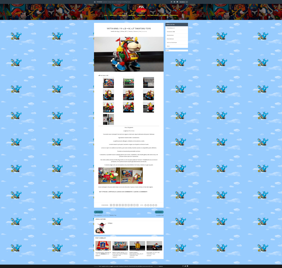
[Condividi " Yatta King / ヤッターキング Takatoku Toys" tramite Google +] (116, 205)
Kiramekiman (170, 39)
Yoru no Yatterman (172, 42)
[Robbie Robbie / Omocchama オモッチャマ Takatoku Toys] (137, 245)
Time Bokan (131, 15)
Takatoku (130, 31)
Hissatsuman (170, 35)
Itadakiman (174, 15)
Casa (105, 15)
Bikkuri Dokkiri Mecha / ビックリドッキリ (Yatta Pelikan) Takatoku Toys (120, 254)
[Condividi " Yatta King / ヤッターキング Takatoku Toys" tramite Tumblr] (119, 205)
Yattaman (113, 15)
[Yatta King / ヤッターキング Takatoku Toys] (129, 54)
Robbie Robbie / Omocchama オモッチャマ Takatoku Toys (136, 254)
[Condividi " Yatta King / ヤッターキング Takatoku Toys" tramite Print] (137, 205)
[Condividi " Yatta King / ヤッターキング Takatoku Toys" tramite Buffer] (128, 205)
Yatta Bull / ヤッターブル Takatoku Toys (153, 253)
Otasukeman (164, 15)
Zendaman (122, 15)
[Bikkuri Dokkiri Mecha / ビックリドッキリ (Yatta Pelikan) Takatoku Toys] (120, 245)
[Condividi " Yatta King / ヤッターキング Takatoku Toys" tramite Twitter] (113, 205)
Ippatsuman (141, 15)
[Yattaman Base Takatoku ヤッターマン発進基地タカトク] (103, 245)
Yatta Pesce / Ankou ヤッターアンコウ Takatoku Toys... (116, 2)
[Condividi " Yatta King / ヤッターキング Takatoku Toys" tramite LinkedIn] (125, 205)
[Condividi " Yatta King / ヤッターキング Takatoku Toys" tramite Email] (134, 205)
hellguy (117, 31)
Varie (168, 46)
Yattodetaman (152, 15)
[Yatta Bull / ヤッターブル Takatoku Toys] (154, 245)
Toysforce (161, 266)
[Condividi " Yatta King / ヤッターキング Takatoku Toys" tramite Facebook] (110, 205)
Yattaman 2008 (171, 31)
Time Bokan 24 (170, 28)
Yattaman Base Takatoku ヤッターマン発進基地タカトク (103, 253)
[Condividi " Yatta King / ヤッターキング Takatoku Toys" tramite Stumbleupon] (131, 205)
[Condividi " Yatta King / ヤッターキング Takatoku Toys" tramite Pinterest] (122, 205)
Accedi (167, 50)
